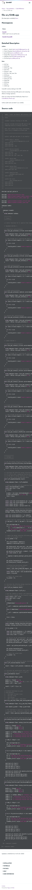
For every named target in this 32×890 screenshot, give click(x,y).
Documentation (10, 8)
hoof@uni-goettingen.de (18, 56)
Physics (5, 868)
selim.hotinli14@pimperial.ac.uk (21, 49)
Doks (13, 888)
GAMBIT (9, 2)
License (3, 886)
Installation (7, 863)
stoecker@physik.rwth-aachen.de (21, 51)
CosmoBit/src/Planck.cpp (8, 98)
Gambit (4, 32)
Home (3, 8)
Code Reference (8, 874)
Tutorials (6, 866)
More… (17, 18)
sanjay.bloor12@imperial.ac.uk (18, 55)
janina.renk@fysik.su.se (16, 53)
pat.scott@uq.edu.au (14, 58)
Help (4, 871)
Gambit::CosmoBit (7, 37)
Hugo (8, 888)
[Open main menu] (29, 2)
